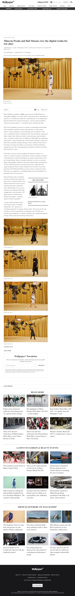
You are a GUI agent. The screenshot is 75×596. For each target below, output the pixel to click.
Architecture (11, 6)
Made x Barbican (18, 8)
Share (7, 109)
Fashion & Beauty (53, 6)
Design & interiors (21, 6)
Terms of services (21, 369)
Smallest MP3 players (46, 8)
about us (18, 575)
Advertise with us (42, 577)
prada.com (6, 350)
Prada (14, 116)
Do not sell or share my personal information (37, 580)
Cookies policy (32, 577)
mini (7, 192)
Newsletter (45, 109)
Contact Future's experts (29, 575)
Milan (22, 114)
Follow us (38, 109)
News (29, 52)
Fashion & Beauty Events (9, 37)
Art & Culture (31, 6)
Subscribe (66, 2)
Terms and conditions (44, 575)
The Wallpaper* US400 (32, 8)
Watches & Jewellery (41, 6)
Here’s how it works (40, 55)
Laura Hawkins (9, 52)
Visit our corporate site (53, 591)
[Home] (4, 6)
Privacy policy (55, 575)
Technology (62, 6)
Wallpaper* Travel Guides (62, 8)
